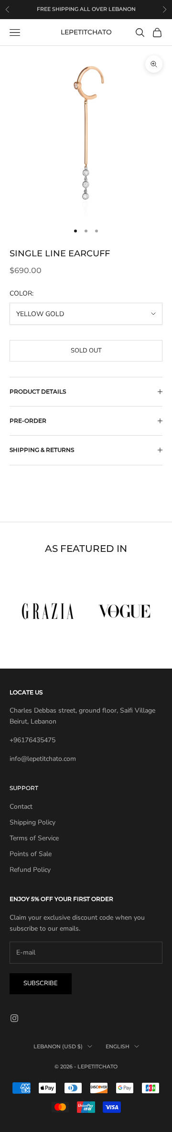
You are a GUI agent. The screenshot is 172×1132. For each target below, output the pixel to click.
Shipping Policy (32, 822)
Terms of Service (34, 838)
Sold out (86, 350)
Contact (21, 806)
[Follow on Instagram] (14, 1018)
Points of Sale (31, 853)
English (117, 1046)
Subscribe (40, 983)
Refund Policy (30, 869)
